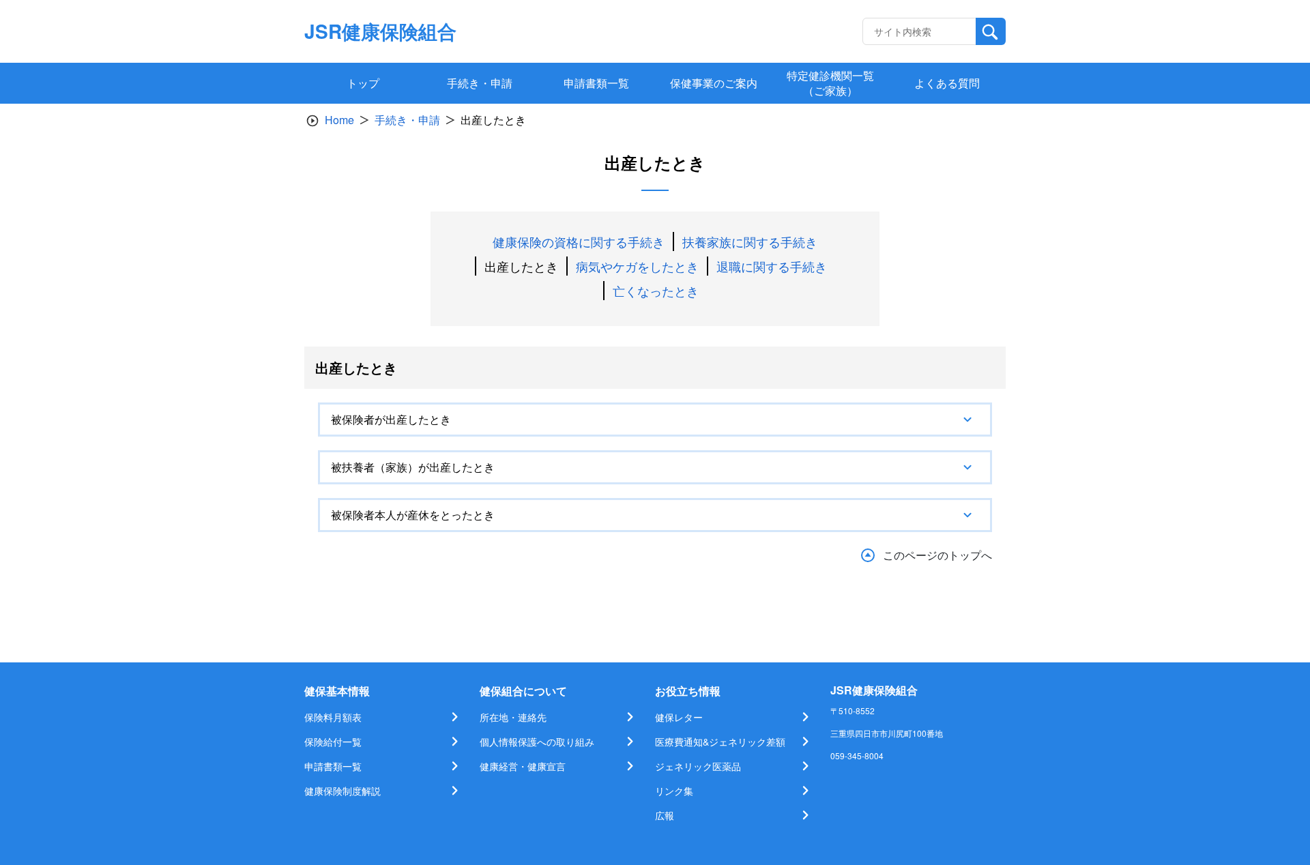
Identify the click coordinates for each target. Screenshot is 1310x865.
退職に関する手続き (771, 266)
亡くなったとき (656, 290)
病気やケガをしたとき (637, 266)
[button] (655, 419)
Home (339, 120)
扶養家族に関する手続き (749, 241)
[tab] (655, 419)
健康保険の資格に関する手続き (579, 241)
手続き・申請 (407, 120)
